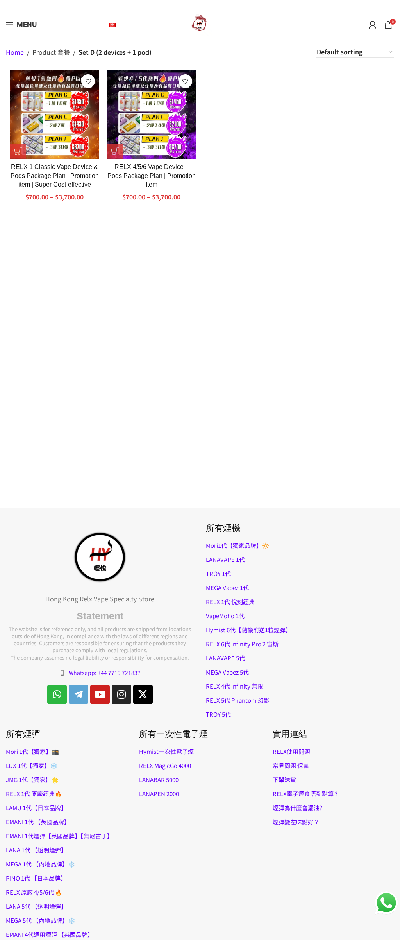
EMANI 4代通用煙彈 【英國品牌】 (49, 934)
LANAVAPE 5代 (225, 658)
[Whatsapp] (57, 694)
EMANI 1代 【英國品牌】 (38, 822)
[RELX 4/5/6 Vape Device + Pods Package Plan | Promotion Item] (151, 114)
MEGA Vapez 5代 (227, 672)
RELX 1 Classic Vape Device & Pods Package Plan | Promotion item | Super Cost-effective (55, 175)
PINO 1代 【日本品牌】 (36, 878)
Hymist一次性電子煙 (166, 751)
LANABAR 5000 (159, 779)
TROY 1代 (218, 573)
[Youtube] (100, 694)
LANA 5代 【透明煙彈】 (36, 906)
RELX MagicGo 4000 (165, 765)
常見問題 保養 (291, 765)
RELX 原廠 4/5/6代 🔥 (34, 892)
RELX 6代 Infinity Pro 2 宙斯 (242, 644)
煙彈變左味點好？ (296, 822)
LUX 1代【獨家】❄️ (31, 765)
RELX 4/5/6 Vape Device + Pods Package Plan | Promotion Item (151, 175)
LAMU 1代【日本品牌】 (36, 808)
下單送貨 (284, 779)
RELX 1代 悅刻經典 (230, 601)
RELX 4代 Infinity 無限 (234, 686)
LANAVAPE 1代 (225, 559)
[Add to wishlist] (88, 81)
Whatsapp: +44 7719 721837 (105, 672)
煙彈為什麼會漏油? (297, 808)
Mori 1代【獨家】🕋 (32, 751)
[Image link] (100, 556)
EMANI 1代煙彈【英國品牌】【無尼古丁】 (59, 836)
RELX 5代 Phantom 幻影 (238, 700)
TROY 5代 (218, 714)
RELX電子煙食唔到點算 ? (305, 793)
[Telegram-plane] (78, 694)
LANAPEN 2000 (159, 793)
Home (15, 52)
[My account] (372, 24)
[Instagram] (121, 694)
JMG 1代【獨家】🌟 (32, 779)
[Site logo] (200, 23)
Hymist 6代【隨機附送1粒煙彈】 (248, 630)
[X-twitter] (143, 694)
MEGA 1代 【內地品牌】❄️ (40, 864)
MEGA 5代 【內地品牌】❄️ (40, 920)
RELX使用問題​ (291, 751)
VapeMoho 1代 (225, 616)
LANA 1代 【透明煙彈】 (36, 850)
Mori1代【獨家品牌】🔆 (238, 545)
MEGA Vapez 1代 (227, 587)
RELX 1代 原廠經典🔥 (34, 793)
